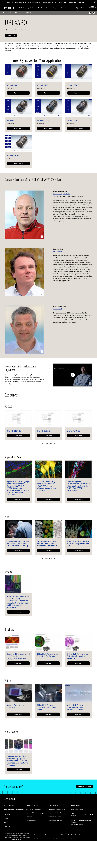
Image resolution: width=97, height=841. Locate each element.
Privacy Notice (49, 834)
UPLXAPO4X (12, 85)
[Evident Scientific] (9, 8)
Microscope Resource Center (57, 809)
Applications (31, 8)
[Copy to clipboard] (90, 13)
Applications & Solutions (14, 810)
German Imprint (38, 838)
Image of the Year (53, 805)
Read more (18, 436)
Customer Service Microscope (57, 813)
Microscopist (57, 251)
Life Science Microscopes (15, 12)
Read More (82, 2)
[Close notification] (94, 2)
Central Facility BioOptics (61, 194)
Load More (48, 444)
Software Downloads (54, 817)
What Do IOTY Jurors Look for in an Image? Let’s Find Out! (78, 543)
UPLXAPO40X (13, 120)
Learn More (18, 93)
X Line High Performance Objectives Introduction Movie (47, 707)
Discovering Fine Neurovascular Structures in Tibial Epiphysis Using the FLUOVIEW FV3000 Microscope (78, 485)
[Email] (92, 810)
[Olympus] (92, 8)
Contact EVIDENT (84, 787)
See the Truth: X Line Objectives (15, 706)
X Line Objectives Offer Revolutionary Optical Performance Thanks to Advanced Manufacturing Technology (17, 760)
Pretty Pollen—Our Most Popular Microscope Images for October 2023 (48, 543)
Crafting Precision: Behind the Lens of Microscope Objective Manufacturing (18, 543)
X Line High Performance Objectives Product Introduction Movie (77, 707)
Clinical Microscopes (32, 805)
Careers (7, 827)
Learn (48, 8)
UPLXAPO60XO (73, 120)
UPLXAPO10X (43, 85)
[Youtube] (92, 815)
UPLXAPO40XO (43, 120)
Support (55, 8)
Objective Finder (31, 820)
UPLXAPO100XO (14, 155)
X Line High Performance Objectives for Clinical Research (77, 656)
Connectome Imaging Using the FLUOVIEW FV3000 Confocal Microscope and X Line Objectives (46, 485)
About (63, 8)
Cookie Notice (61, 834)
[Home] (4, 13)
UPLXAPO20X (73, 85)
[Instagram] (85, 815)
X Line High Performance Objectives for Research (47, 655)
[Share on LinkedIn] (93, 13)
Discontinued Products (55, 820)
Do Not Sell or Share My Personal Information (60, 838)
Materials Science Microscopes (35, 813)
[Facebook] (87, 815)
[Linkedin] (90, 815)
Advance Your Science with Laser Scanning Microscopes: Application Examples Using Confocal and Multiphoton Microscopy (18, 601)
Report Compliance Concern (76, 834)
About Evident (9, 805)
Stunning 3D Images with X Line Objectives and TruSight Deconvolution (18, 656)
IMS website (79, 825)
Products (21, 8)
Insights (40, 8)
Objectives (29, 817)
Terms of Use (38, 834)
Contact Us (11, 35)
